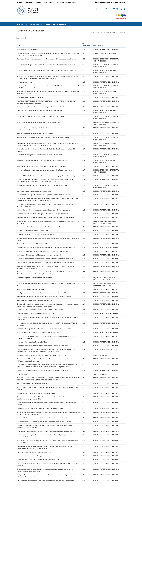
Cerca (115, 2)
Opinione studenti (51, 24)
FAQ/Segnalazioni (103, 2)
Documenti (63, 24)
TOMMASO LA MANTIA (30, 30)
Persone (98, 32)
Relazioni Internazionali (66, 2)
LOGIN (123, 2)
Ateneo (20, 2)
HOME (92, 32)
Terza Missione (49, 2)
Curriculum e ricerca (34, 24)
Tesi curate (123, 32)
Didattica (29, 2)
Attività (20, 24)
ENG (100, 9)
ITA (97, 9)
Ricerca (38, 2)
